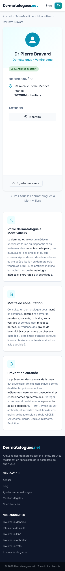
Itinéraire (35, 117)
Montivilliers (44, 16)
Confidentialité (11, 504)
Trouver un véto (12, 545)
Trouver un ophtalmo (15, 540)
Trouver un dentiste (14, 521)
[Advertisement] (32, 151)
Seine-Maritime (24, 16)
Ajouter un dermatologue (17, 492)
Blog (49, 5)
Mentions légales (13, 498)
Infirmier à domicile (14, 528)
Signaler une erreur (28, 183)
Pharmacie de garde (15, 552)
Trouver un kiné (12, 533)
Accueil (7, 16)
